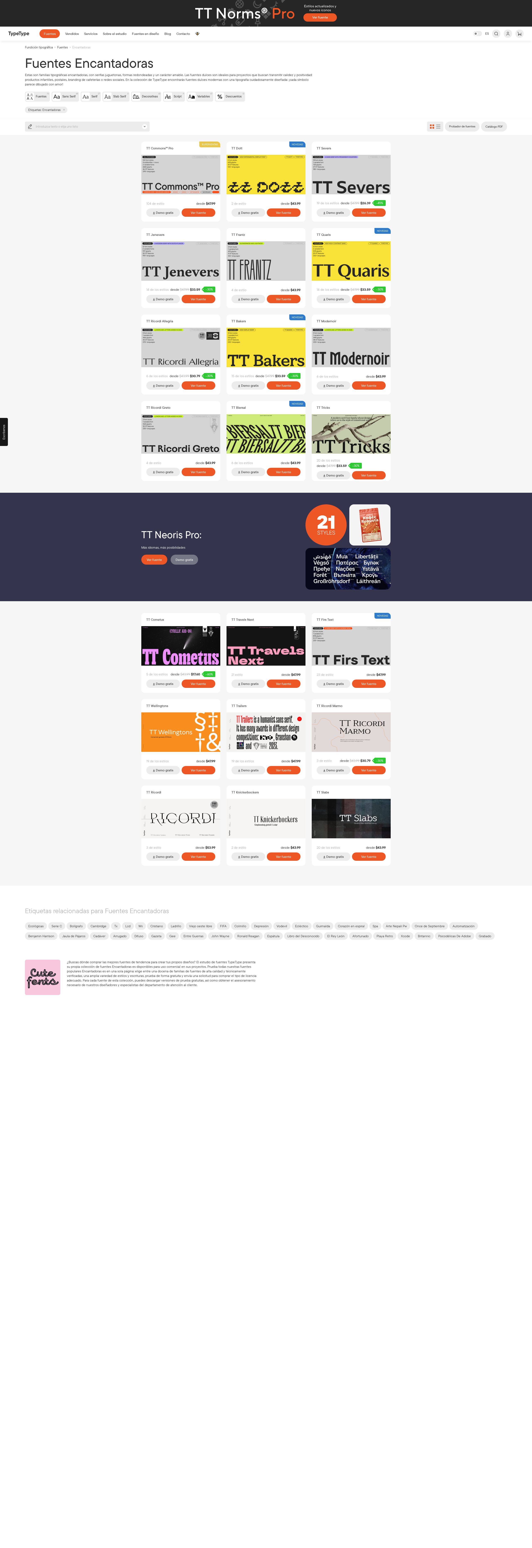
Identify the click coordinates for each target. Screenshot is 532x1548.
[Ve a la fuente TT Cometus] (180, 646)
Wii (140, 926)
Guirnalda (323, 926)
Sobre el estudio (115, 34)
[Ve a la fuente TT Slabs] (351, 818)
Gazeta (156, 936)
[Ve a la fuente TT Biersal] (266, 434)
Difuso (138, 936)
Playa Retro (385, 936)
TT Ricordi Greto (158, 407)
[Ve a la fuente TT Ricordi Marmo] (351, 732)
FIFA (223, 926)
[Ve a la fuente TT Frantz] (266, 261)
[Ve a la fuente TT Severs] (351, 174)
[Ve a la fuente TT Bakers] (266, 347)
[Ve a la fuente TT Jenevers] (180, 261)
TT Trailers (239, 705)
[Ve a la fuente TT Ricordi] (180, 818)
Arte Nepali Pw (396, 926)
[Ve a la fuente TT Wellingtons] (180, 732)
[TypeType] (18, 34)
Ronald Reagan (248, 936)
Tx (115, 926)
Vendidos (72, 34)
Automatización (464, 926)
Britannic (424, 936)
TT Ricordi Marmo (329, 705)
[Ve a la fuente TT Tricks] (351, 434)
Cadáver (99, 936)
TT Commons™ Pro (159, 148)
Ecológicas (36, 926)
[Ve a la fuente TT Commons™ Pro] (180, 174)
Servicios (90, 34)
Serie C (57, 926)
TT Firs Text (325, 619)
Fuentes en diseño (145, 34)
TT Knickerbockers (245, 792)
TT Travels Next (243, 619)
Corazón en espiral (351, 926)
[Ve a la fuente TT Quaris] (351, 261)
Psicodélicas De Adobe (454, 936)
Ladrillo (176, 926)
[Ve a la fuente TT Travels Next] (266, 646)
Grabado (485, 936)
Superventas (210, 144)
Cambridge (98, 926)
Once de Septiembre (430, 926)
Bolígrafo (76, 926)
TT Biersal (239, 407)
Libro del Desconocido (303, 936)
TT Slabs (323, 792)
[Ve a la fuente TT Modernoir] (351, 347)
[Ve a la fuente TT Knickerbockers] (266, 818)
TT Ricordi (153, 792)
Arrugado (120, 936)
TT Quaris (324, 234)
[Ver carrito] (519, 34)
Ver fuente (198, 213)
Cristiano (156, 926)
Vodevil (282, 926)
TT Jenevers (155, 234)
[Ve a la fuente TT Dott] (266, 174)
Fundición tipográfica (39, 47)
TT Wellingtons (157, 705)
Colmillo (240, 926)
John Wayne (220, 936)
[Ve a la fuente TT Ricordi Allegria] (180, 347)
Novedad (297, 144)
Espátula (273, 936)
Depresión (261, 926)
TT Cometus (155, 619)
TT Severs (324, 148)
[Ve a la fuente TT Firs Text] (351, 646)
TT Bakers (239, 321)
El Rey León (336, 936)
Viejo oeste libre (200, 926)
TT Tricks (323, 407)
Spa (375, 926)
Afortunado (360, 936)
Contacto (183, 34)
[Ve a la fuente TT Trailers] (266, 732)
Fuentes (50, 34)
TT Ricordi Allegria (159, 321)
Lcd (128, 926)
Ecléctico (301, 926)
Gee (172, 936)
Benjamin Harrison (41, 936)
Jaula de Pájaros (73, 936)
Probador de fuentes (462, 126)
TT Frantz (238, 234)
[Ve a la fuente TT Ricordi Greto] (180, 434)
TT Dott (237, 148)
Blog (167, 34)
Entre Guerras (193, 936)
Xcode (405, 936)
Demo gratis (164, 213)
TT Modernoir (326, 321)
